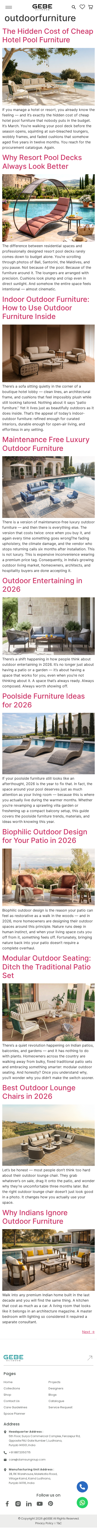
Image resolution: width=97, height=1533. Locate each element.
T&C (59, 1523)
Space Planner (14, 1413)
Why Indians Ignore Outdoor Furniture (35, 1217)
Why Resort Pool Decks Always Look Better (42, 161)
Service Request (60, 1407)
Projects (54, 1382)
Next (88, 1332)
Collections (12, 1388)
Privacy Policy (44, 1523)
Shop (7, 1395)
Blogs (52, 1395)
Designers (55, 1388)
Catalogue (56, 1401)
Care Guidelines (15, 1407)
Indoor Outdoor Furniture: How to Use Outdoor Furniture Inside (45, 308)
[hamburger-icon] (9, 7)
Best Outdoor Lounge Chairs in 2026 (39, 1092)
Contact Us (12, 1401)
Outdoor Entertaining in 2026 (42, 585)
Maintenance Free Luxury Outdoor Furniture (46, 443)
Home (8, 1382)
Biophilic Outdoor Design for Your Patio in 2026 (44, 836)
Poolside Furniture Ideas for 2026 (43, 700)
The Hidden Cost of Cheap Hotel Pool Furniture (47, 35)
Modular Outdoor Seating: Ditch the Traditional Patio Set (46, 967)
